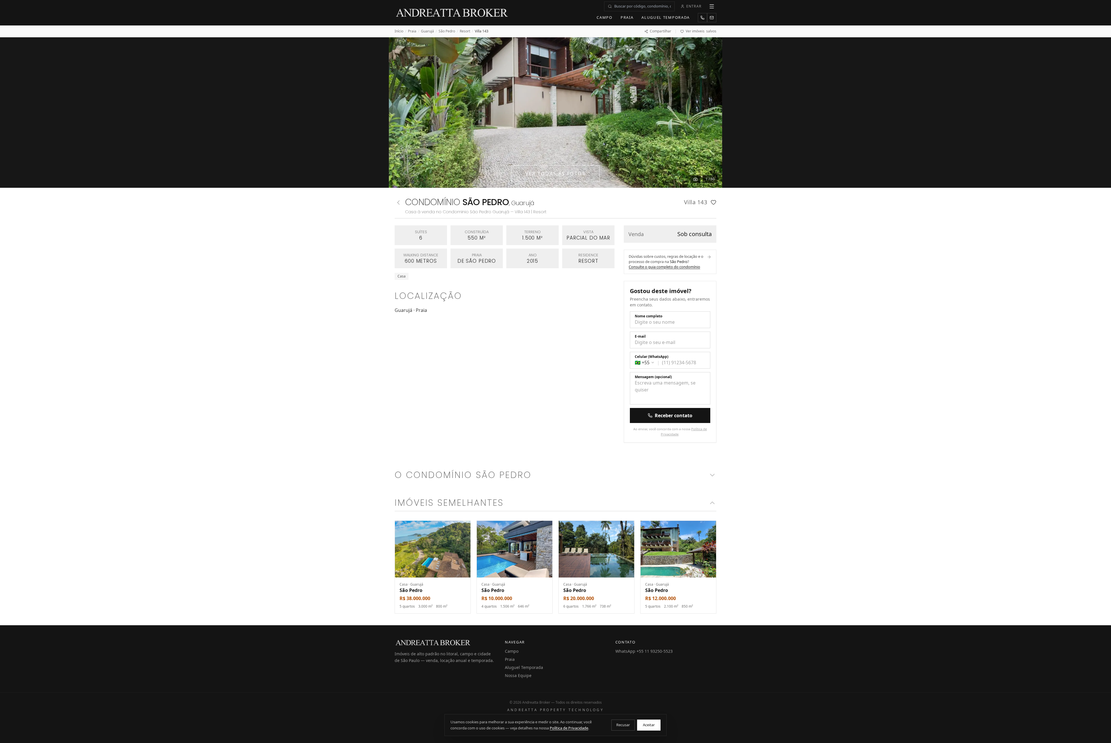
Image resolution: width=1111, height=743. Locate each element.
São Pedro (447, 31)
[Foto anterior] (399, 112)
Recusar (623, 724)
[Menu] (711, 6)
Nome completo (648, 316)
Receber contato (673, 415)
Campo (604, 17)
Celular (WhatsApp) (651, 356)
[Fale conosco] (711, 17)
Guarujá (427, 31)
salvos (701, 31)
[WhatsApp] (702, 17)
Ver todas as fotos (555, 173)
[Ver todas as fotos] (695, 179)
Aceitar (649, 724)
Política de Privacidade (569, 728)
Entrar (693, 6)
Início (399, 31)
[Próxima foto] (711, 112)
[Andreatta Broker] (452, 12)
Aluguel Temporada (665, 17)
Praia (627, 17)
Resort (465, 31)
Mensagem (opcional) (653, 377)
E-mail (640, 336)
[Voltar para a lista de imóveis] (398, 202)
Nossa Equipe (518, 675)
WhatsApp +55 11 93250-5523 (644, 651)
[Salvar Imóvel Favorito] (713, 202)
